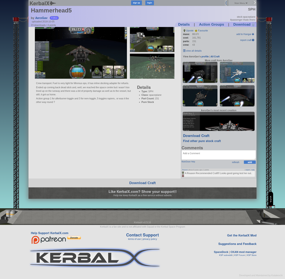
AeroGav (41, 18)
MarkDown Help (188, 162)
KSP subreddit (225, 255)
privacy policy (150, 239)
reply (253, 170)
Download (242, 24)
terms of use (134, 239)
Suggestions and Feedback (237, 243)
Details (184, 24)
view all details (193, 51)
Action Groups (211, 24)
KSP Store (251, 255)
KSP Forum (239, 255)
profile (205, 56)
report (248, 170)
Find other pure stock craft (202, 141)
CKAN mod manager (243, 252)
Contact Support (142, 235)
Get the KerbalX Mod (241, 235)
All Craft (215, 56)
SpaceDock (221, 252)
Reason (185, 170)
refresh (235, 162)
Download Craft (196, 135)
